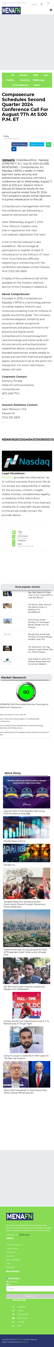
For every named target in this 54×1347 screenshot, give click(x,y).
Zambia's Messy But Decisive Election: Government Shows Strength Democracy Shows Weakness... (24, 904)
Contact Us (11, 1252)
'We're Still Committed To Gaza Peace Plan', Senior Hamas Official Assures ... (25, 1091)
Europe (23, 75)
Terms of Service (13, 1245)
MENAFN (9, 160)
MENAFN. (19, 1339)
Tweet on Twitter (37, 144)
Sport (35, 85)
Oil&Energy (41, 80)
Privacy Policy (12, 1248)
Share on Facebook (19, 144)
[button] (41, 4)
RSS (19, 1326)
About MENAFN (13, 1260)
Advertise (10, 1256)
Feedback (10, 1267)
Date (6, 136)
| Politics (9, 80)
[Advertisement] (27, 42)
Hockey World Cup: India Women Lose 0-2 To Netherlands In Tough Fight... (26, 1022)
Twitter (20, 1310)
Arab (35, 75)
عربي (34, 4)
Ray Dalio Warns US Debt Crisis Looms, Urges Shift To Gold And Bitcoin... (40, 595)
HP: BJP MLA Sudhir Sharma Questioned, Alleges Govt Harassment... (24, 988)
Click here (24, 1234)
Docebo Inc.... (10, 865)
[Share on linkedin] (13, 149)
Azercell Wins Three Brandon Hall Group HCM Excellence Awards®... (24, 812)
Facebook (21, 1307)
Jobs (8, 1263)
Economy (24, 80)
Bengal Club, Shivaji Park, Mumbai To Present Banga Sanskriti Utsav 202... (40, 636)
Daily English (14, 1278)
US (9, 75)
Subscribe (30, 1296)
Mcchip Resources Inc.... (15, 841)
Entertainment (16, 85)
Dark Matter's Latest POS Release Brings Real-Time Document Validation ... (39, 661)
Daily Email (22, 1318)
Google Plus (22, 1314)
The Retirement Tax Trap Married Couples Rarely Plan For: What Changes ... (40, 649)
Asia (46, 75)
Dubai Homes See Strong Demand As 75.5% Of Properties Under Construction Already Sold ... (25, 952)
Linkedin (21, 1322)
